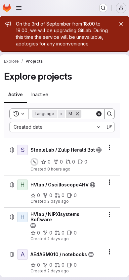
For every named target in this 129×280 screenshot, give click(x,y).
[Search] (109, 113)
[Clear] (99, 114)
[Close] (121, 24)
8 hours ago (58, 169)
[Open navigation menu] (19, 8)
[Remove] (77, 114)
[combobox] (56, 127)
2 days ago (58, 201)
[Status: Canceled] (34, 162)
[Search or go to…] (103, 8)
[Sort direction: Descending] (109, 127)
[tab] (15, 94)
